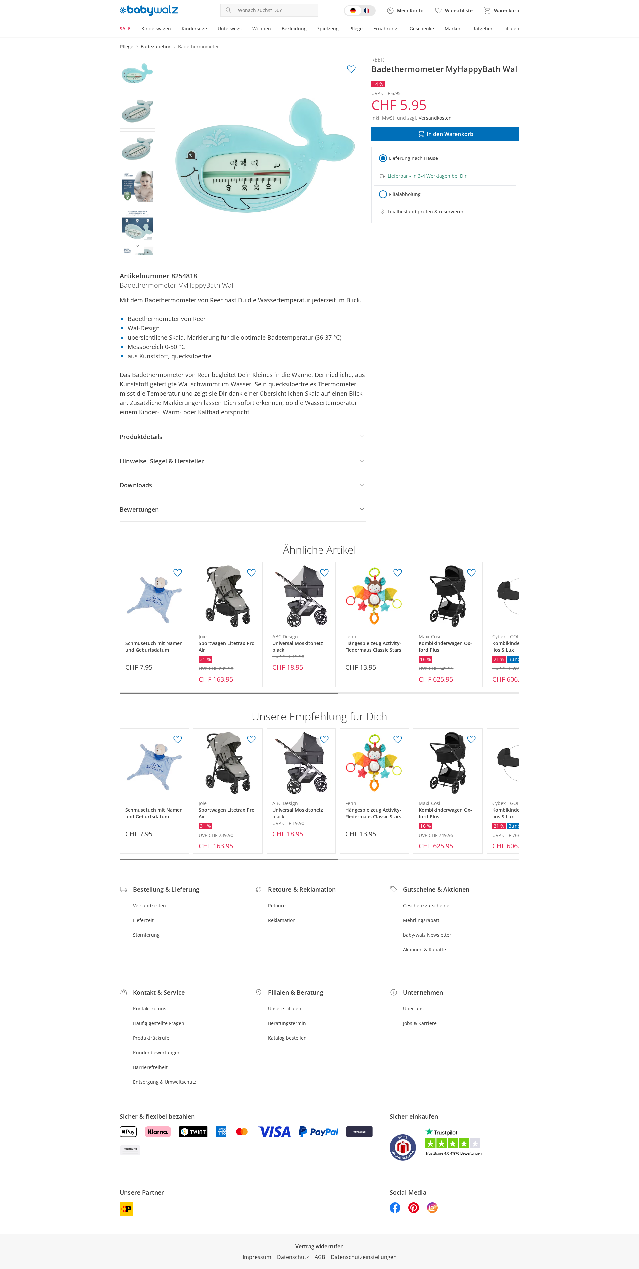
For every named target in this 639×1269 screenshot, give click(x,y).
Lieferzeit (143, 920)
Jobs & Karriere (420, 1023)
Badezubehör (156, 46)
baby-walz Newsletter (427, 935)
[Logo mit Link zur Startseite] (149, 10)
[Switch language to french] (360, 10)
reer (377, 59)
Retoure (277, 905)
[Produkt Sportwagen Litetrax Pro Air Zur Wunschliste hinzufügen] (251, 573)
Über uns (413, 1008)
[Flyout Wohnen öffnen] (273, 29)
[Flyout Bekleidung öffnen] (309, 29)
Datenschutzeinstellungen (364, 1257)
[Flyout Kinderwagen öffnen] (173, 29)
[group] (265, 155)
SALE (125, 28)
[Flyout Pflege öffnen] (365, 29)
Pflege (356, 28)
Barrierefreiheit (150, 1067)
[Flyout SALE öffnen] (133, 29)
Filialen (511, 28)
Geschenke (422, 28)
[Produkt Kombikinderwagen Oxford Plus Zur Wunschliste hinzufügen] (471, 573)
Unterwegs (230, 28)
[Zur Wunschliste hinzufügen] (351, 69)
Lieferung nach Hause (413, 158)
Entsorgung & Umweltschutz (164, 1082)
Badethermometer (198, 46)
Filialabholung (405, 194)
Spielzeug (328, 28)
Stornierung (146, 935)
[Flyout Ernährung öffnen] (400, 29)
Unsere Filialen (284, 1008)
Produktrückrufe (151, 1038)
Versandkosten (149, 905)
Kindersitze (194, 28)
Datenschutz (293, 1257)
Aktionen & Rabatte (424, 949)
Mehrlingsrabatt (421, 920)
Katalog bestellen (287, 1038)
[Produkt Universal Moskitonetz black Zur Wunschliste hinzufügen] (324, 573)
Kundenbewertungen (157, 1052)
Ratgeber (482, 28)
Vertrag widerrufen (319, 1246)
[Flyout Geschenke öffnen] (436, 29)
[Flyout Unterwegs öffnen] (244, 29)
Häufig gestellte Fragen (158, 1023)
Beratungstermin (287, 1023)
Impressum (257, 1257)
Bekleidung (294, 28)
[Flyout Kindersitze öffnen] (209, 29)
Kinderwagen (156, 28)
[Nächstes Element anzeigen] (137, 246)
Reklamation (282, 920)
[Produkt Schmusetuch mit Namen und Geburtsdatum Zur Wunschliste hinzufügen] (177, 573)
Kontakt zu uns (149, 1008)
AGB (320, 1257)
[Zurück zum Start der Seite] (631, 1221)
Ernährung (385, 28)
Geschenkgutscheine (426, 905)
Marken (453, 28)
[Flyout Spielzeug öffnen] (341, 29)
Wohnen (261, 28)
